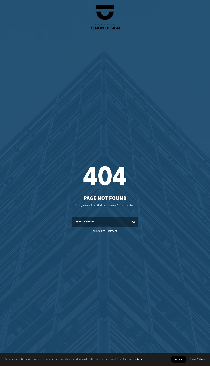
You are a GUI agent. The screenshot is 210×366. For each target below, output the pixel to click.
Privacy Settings (197, 359)
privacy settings (134, 359)
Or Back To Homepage (105, 231)
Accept (178, 359)
